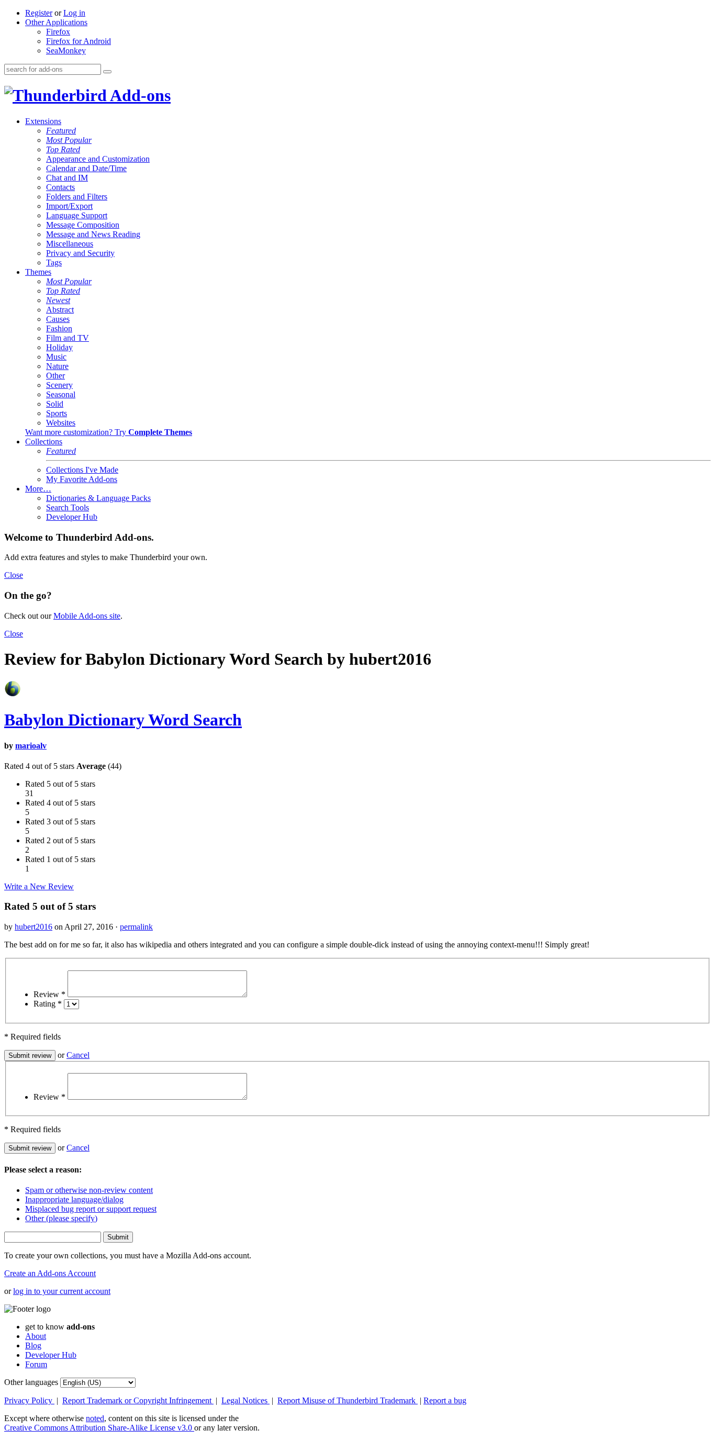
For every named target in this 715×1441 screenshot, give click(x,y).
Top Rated (63, 149)
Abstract (60, 309)
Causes (58, 319)
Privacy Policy (29, 1400)
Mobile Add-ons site (86, 615)
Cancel (78, 1055)
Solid (54, 403)
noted (95, 1418)
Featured (61, 130)
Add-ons (139, 95)
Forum (36, 1364)
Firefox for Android (78, 41)
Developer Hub (71, 516)
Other (55, 375)
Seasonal (60, 394)
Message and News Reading (93, 234)
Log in (74, 12)
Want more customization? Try (108, 432)
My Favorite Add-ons (81, 479)
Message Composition (82, 224)
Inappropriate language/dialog (74, 1199)
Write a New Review (39, 886)
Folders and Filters (76, 196)
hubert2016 (33, 926)
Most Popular (69, 140)
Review (49, 994)
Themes (38, 271)
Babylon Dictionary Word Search (123, 719)
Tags (54, 262)
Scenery (59, 385)
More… (38, 488)
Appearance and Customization (98, 158)
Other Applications (56, 22)
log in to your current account (61, 1291)
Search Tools (67, 507)
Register (38, 12)
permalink (136, 926)
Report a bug (444, 1400)
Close (13, 575)
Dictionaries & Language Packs (98, 498)
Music (56, 356)
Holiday (59, 347)
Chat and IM (67, 177)
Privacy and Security (80, 253)
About (35, 1336)
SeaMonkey (66, 50)
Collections (43, 441)
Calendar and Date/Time (86, 168)
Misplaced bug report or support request (91, 1208)
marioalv (31, 745)
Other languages (31, 1382)
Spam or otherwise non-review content (89, 1190)
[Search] (107, 71)
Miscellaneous (69, 243)
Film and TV (67, 337)
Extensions (43, 121)
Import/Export (69, 206)
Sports (56, 413)
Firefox (58, 31)
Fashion (59, 328)
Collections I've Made (82, 469)
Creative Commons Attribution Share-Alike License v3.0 (99, 1427)
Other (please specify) (61, 1218)
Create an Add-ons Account (50, 1273)
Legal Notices (245, 1400)
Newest (58, 300)
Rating (47, 1003)
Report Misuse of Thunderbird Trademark (347, 1400)
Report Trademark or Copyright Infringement (138, 1400)
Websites (60, 422)
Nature (57, 366)
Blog (33, 1345)
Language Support (76, 215)
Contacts (60, 187)
